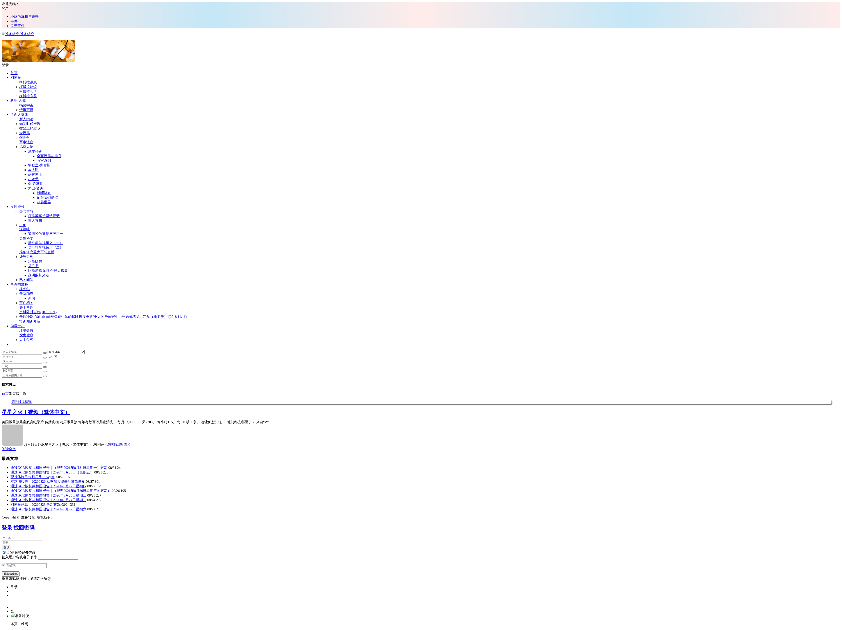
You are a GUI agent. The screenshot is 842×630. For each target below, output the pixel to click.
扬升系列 (26, 257)
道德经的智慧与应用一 (45, 234)
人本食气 (26, 340)
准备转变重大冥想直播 (36, 252)
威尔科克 (35, 151)
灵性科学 (26, 238)
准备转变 (26, 34)
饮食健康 (26, 335)
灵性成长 (18, 207)
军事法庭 (26, 142)
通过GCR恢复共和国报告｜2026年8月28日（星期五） (52, 472)
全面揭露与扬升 (49, 156)
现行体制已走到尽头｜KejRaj (33, 477)
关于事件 (18, 26)
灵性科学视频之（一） (45, 243)
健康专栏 (18, 326)
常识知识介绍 (29, 321)
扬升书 (33, 266)
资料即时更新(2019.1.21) (38, 312)
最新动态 (26, 293)
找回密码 (24, 528)
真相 (127, 444)
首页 (14, 73)
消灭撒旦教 (115, 444)
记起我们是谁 (47, 197)
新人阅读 (26, 119)
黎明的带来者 (38, 275)
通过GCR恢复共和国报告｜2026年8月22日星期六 (48, 509)
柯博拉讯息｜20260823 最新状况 (36, 504)
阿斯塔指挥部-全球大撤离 (48, 270)
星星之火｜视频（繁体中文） (36, 412)
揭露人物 (26, 147)
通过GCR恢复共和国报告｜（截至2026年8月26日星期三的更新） (61, 491)
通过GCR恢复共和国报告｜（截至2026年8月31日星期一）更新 (59, 468)
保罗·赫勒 (35, 183)
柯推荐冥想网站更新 (44, 216)
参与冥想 (26, 211)
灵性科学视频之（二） (45, 247)
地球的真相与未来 (25, 16)
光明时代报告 (29, 124)
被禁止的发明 (29, 128)
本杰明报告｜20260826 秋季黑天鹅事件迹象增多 (48, 481)
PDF (22, 225)
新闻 (31, 298)
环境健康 (26, 330)
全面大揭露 (19, 114)
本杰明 (33, 170)
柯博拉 (16, 77)
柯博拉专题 (28, 96)
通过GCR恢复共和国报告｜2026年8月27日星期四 (48, 486)
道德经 (24, 229)
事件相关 (26, 303)
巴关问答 (26, 280)
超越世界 (44, 202)
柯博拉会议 (28, 91)
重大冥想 (35, 220)
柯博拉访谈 (28, 87)
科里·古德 (18, 101)
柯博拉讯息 (28, 82)
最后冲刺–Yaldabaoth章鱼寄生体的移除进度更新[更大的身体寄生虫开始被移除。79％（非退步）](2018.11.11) (103, 317)
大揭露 (24, 133)
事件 (14, 21)
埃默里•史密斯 (39, 165)
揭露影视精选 (21, 402)
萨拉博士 (35, 174)
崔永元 (33, 179)
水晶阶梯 (35, 261)
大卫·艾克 (35, 188)
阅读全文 (9, 449)
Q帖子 (24, 137)
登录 (7, 528)
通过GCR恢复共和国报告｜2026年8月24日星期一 (48, 500)
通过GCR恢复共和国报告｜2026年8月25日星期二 (48, 495)
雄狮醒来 (44, 193)
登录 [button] (5, 8)
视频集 (24, 289)
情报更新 (26, 110)
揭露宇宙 (26, 105)
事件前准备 (19, 284)
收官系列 (44, 160)
